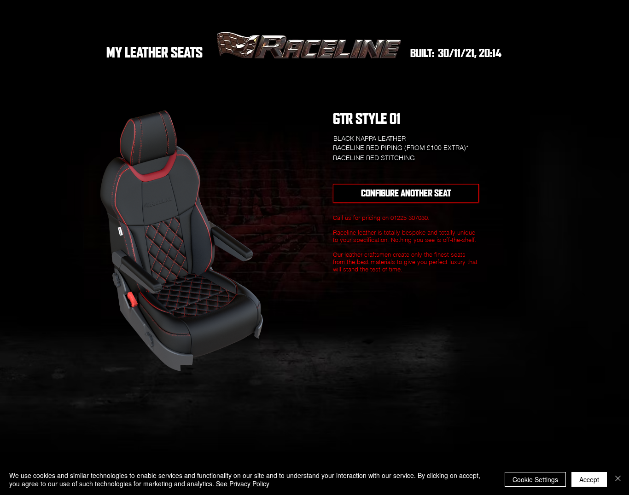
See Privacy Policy (242, 483)
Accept (589, 479)
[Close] (617, 479)
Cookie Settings (535, 479)
